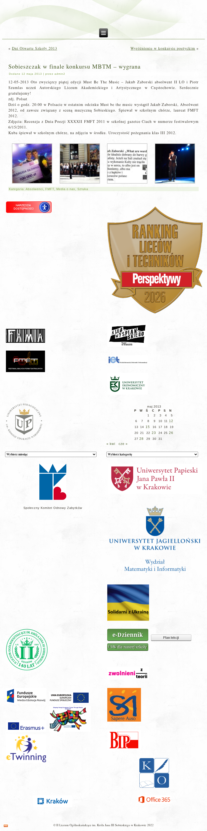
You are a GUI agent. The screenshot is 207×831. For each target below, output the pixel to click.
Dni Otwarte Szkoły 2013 (34, 48)
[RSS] (6, 826)
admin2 (59, 73)
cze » (123, 444)
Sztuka (82, 189)
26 (171, 433)
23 (154, 433)
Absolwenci (34, 189)
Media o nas (65, 189)
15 (148, 427)
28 (141, 439)
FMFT (49, 189)
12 (171, 421)
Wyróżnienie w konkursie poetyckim (162, 48)
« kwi (110, 444)
